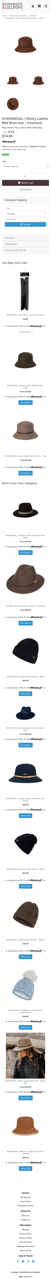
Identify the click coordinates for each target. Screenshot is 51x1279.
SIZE (4, 161)
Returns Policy (25, 1238)
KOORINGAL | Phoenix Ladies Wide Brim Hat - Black (25, 536)
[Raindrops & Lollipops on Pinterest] (33, 1261)
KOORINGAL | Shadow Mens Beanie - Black (25, 677)
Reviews (9, 250)
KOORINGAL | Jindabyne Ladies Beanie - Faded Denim (25, 1011)
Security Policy (25, 1242)
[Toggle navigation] (46, 6)
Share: (6, 132)
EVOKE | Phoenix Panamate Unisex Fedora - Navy (25, 729)
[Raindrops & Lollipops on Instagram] (28, 1261)
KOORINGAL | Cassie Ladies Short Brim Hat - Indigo (25, 799)
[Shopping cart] (39, 6)
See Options (25, 402)
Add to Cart (26, 183)
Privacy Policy (25, 1234)
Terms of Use (25, 1250)
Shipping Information (25, 1246)
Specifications (11, 244)
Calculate (26, 224)
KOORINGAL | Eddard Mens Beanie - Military (25, 940)
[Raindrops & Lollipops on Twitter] (23, 1261)
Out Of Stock (25, 332)
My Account (25, 1197)
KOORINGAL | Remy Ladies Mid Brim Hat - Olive (25, 386)
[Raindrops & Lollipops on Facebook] (18, 1261)
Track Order (25, 1201)
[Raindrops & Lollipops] (12, 6)
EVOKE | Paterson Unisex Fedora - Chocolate (25, 606)
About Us (26, 1215)
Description (10, 238)
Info (44, 326)
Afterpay (25, 1230)
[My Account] (33, 6)
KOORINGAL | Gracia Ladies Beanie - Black (25, 869)
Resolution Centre (25, 1206)
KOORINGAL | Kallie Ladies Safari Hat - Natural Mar (25, 1082)
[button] (25, 189)
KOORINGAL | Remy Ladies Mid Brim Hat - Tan (25, 456)
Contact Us (25, 1220)
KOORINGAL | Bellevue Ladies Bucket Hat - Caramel (25, 1152)
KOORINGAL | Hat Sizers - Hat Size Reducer (25, 315)
